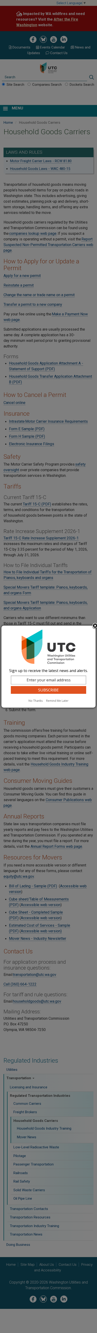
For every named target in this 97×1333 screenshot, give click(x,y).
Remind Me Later (57, 701)
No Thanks (35, 701)
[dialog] (48, 667)
